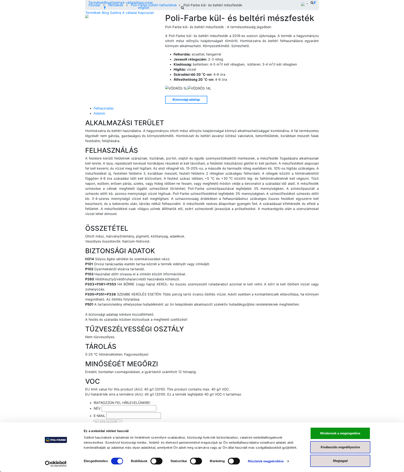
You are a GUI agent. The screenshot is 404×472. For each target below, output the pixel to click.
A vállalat (129, 2)
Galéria (116, 2)
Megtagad (340, 461)
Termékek (96, 2)
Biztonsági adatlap (186, 99)
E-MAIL (99, 416)
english (143, 7)
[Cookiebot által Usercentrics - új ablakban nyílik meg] (55, 464)
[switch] (156, 461)
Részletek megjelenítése (266, 461)
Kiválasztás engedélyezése (340, 447)
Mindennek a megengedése (340, 433)
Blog (107, 2)
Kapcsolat (145, 2)
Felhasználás (104, 108)
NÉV (97, 408)
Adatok (99, 113)
